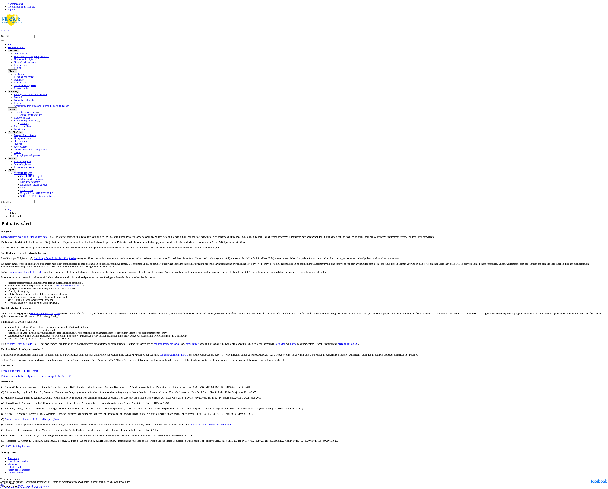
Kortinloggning (15, 4)
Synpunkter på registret (25, 120)
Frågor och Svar (22, 117)
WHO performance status (66, 285)
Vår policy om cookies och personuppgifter (21, 487)
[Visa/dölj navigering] (2, 40)
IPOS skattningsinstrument (19, 446)
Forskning (13, 91)
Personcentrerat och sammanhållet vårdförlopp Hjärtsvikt (33, 419)
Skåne (293, 344)
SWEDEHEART (16, 47)
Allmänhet (13, 50)
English (5, 30)
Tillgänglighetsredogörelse (27, 155)
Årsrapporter (20, 146)
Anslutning (19, 74)
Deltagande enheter (30, 182)
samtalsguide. (192, 344)
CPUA (17, 152)
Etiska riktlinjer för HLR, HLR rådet (19, 370)
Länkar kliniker (21, 88)
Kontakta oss (26, 190)
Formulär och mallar (24, 77)
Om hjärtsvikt (21, 53)
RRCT (11, 170)
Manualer (18, 79)
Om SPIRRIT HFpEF (31, 176)
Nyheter (18, 144)
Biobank (18, 97)
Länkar (17, 68)
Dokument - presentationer (33, 184)
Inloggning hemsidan (24, 167)
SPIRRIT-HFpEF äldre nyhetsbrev (37, 196)
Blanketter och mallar (24, 100)
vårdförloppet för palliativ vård (25, 272)
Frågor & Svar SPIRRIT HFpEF (36, 193)
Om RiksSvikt (15, 132)
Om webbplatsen (22, 164)
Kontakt (12, 158)
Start (10, 44)
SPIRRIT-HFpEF (23, 173)
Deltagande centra (23, 138)
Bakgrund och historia (25, 135)
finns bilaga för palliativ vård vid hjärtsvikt (55, 258)
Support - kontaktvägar (25, 112)
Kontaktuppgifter (22, 161)
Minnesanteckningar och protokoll (31, 149)
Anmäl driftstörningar (31, 115)
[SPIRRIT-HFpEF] (33, 174)
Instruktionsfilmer (23, 126)
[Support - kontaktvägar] (38, 112)
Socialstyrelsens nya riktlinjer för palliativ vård (24, 236)
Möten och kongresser (25, 85)
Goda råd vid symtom (25, 62)
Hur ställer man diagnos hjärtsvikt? (31, 56)
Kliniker (12, 71)
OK (2, 484)
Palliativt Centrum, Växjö (19, 344)
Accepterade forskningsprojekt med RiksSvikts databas (41, 106)
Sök (3, 36)
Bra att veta (19, 129)
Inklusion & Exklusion (31, 179)
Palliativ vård (20, 82)
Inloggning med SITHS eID (22, 6)
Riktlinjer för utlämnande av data (30, 94)
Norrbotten (279, 344)
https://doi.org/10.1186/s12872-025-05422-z (213, 424)
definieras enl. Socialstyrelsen (45, 313)
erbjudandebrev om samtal (167, 344)
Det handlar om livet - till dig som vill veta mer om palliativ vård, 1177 (36, 376)
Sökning (24, 123)
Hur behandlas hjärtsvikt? (26, 59)
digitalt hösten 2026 (348, 344)
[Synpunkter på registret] (38, 121)
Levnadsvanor (21, 65)
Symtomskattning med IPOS (173, 354)
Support (12, 9)
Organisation (20, 141)
